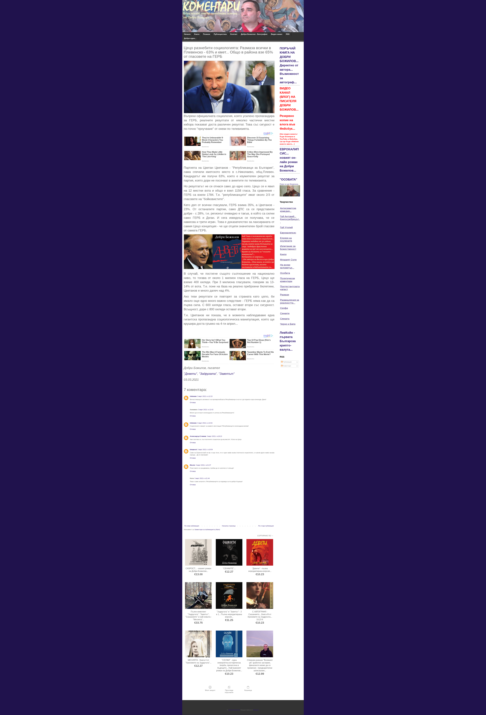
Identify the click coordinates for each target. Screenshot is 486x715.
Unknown (193, 396)
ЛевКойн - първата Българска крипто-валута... (288, 341)
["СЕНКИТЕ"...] (229, 552)
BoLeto (192, 465)
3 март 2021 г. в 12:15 (204, 396)
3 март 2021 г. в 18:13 (214, 436)
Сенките (285, 313)
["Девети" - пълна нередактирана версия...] (259, 552)
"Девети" (190, 373)
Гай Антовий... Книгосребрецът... (290, 219)
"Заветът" (227, 373)
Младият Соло (288, 259)
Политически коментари (287, 280)
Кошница (248, 690)
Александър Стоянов (198, 436)
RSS (287, 34)
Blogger (256, 710)
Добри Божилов (234, 710)
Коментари (287, 366)
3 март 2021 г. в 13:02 (204, 423)
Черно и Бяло (288, 324)
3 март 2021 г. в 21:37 (203, 465)
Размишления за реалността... (289, 301)
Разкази (206, 34)
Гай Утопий (286, 227)
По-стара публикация (266, 526)
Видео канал (276, 34)
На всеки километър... (287, 266)
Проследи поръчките (229, 691)
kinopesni (193, 449)
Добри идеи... (190, 38)
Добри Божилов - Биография (254, 34)
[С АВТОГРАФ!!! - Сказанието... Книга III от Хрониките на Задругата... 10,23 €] (259, 595)
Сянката (284, 318)
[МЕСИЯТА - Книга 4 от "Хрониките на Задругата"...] (198, 644)
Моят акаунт (210, 690)
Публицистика (220, 34)
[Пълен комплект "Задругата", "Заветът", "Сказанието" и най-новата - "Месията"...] (198, 595)
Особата (285, 273)
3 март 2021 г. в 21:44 (202, 478)
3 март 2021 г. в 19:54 (205, 449)
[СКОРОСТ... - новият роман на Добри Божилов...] (198, 552)
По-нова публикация (191, 526)
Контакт (233, 34)
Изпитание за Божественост (288, 247)
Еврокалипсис (288, 232)
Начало (187, 34)
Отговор (193, 402)
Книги (196, 34)
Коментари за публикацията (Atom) (207, 529)
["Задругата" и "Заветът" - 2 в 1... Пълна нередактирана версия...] (229, 595)
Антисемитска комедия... (288, 209)
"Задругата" (208, 373)
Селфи (284, 308)
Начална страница (229, 526)
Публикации (287, 362)
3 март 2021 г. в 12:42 (205, 410)
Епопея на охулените (286, 239)
